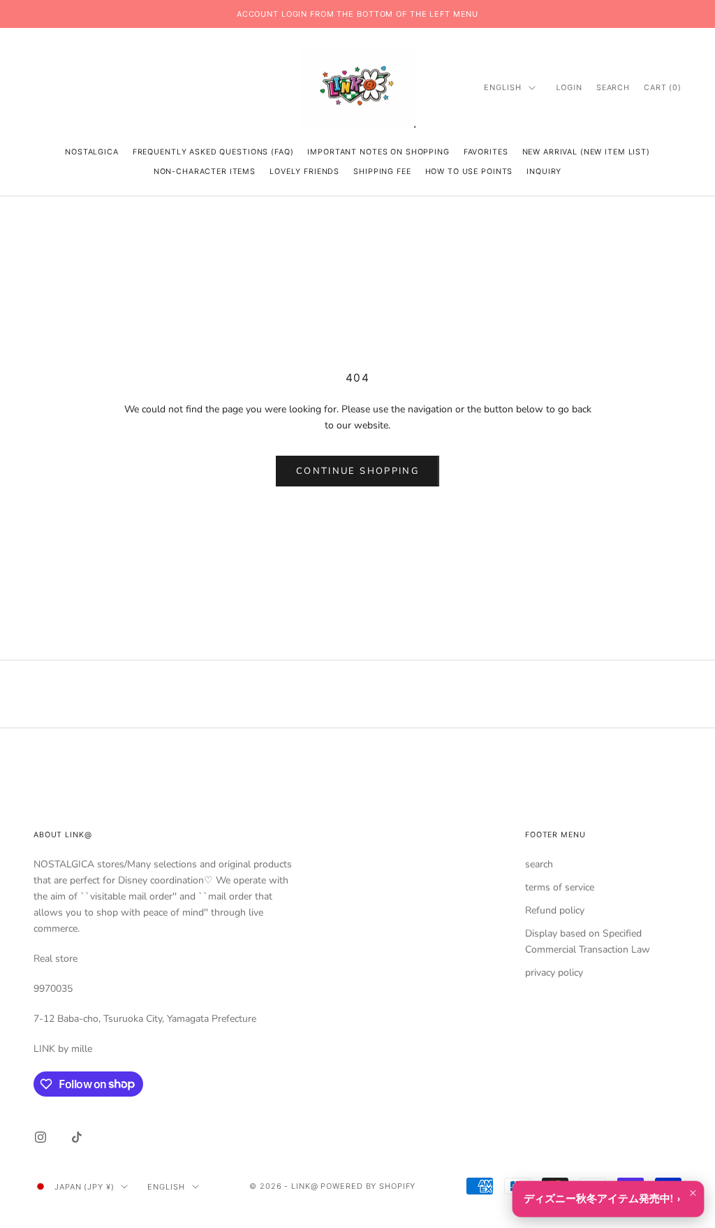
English (502, 87)
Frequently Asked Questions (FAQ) (213, 152)
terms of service (559, 887)
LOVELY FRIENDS (304, 171)
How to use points (469, 171)
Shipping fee (382, 171)
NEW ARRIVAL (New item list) (586, 152)
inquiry (543, 171)
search (539, 864)
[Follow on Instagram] (40, 1137)
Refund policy (554, 910)
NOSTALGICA (92, 152)
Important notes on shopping (378, 152)
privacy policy (554, 972)
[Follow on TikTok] (77, 1137)
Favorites (486, 152)
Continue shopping (357, 471)
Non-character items (205, 171)
